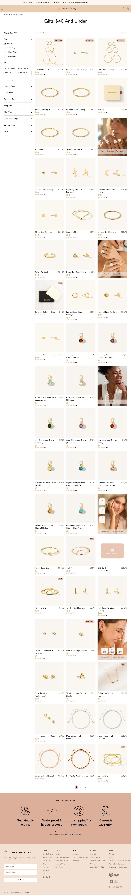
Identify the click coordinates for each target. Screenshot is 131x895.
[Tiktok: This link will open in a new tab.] (121, 887)
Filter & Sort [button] (41, 33)
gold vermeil (23, 68)
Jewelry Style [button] (9, 86)
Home (6, 14)
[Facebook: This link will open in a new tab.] (110, 887)
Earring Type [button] (9, 125)
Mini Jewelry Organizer (32, 2)
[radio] (36, 72)
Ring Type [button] (8, 112)
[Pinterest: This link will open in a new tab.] (117, 887)
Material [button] (7, 63)
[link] (85, 787)
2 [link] (80, 787)
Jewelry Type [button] (9, 80)
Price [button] (6, 132)
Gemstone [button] (8, 93)
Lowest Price (11, 56)
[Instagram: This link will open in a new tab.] (114, 887)
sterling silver (24, 73)
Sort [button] (6, 39)
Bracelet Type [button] (10, 99)
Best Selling (11, 48)
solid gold (10, 73)
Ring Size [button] (8, 106)
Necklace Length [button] (11, 119)
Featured (10, 44)
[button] (124, 8)
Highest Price (11, 52)
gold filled (10, 68)
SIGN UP (21, 880)
